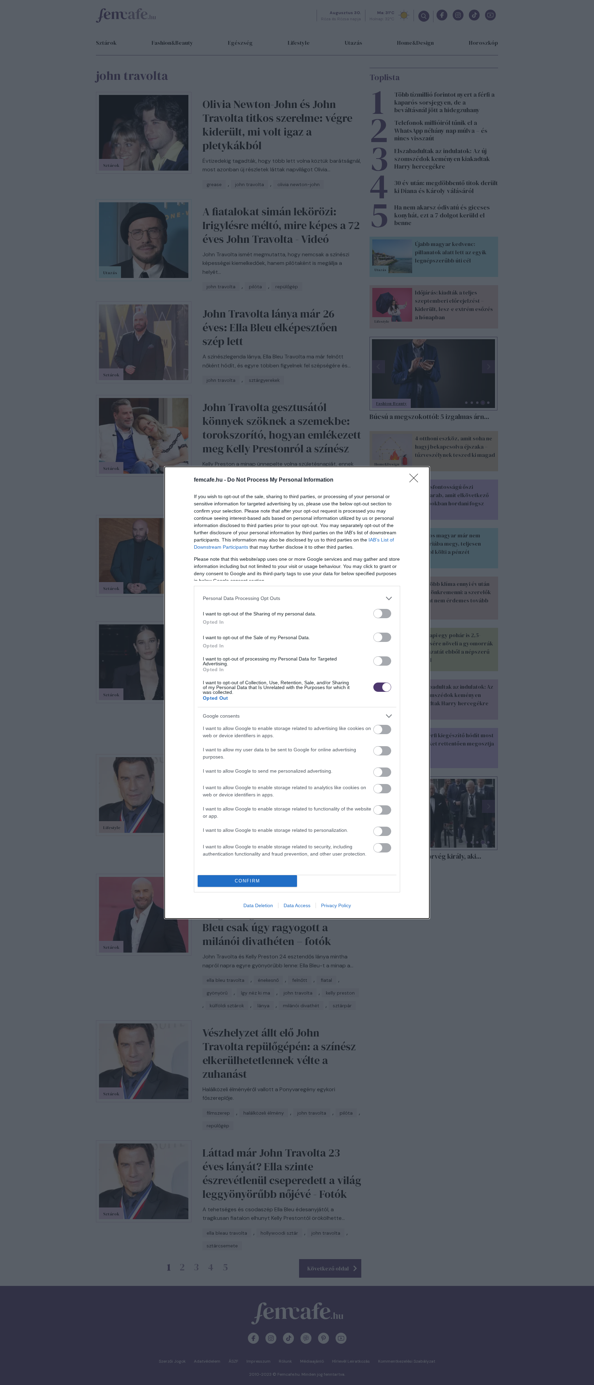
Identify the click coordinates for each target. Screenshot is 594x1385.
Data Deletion (258, 905)
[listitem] (297, 598)
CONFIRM (247, 880)
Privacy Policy (336, 905)
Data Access (297, 905)
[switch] (382, 613)
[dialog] (297, 693)
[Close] (415, 480)
